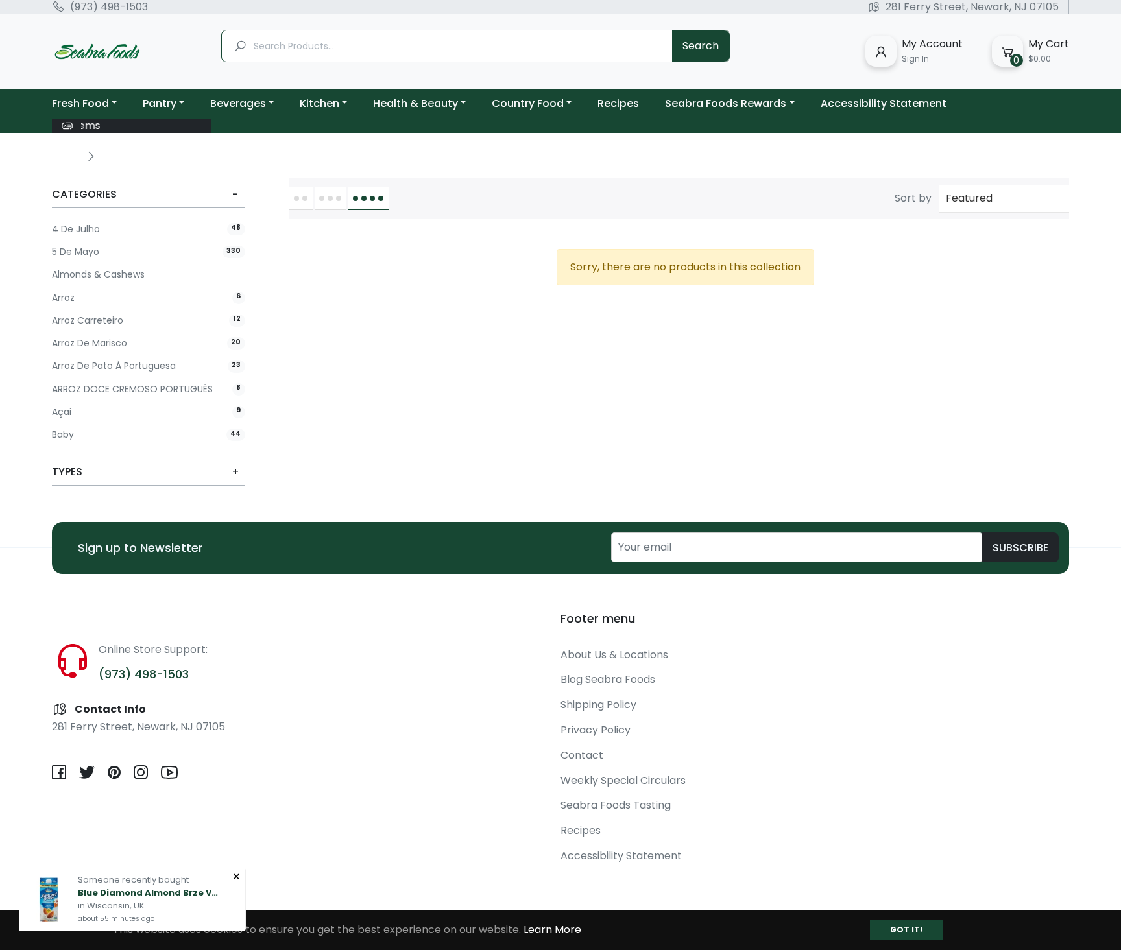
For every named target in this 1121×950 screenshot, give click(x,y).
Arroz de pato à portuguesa (146, 366)
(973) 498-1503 (109, 7)
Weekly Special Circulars (623, 780)
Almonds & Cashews (98, 274)
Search (700, 45)
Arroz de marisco (146, 343)
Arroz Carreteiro (146, 321)
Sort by (913, 198)
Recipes (580, 830)
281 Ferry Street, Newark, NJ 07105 (972, 7)
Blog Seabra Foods (607, 679)
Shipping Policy (598, 704)
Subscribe (1020, 547)
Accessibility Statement (621, 855)
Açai (146, 412)
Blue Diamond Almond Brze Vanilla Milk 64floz (149, 892)
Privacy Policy (595, 729)
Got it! (906, 929)
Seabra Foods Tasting (615, 805)
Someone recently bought (133, 879)
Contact (581, 755)
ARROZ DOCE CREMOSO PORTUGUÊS (146, 389)
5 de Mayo (146, 252)
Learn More (552, 929)
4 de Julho (146, 229)
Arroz (146, 298)
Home (66, 155)
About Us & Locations (614, 654)
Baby (146, 435)
